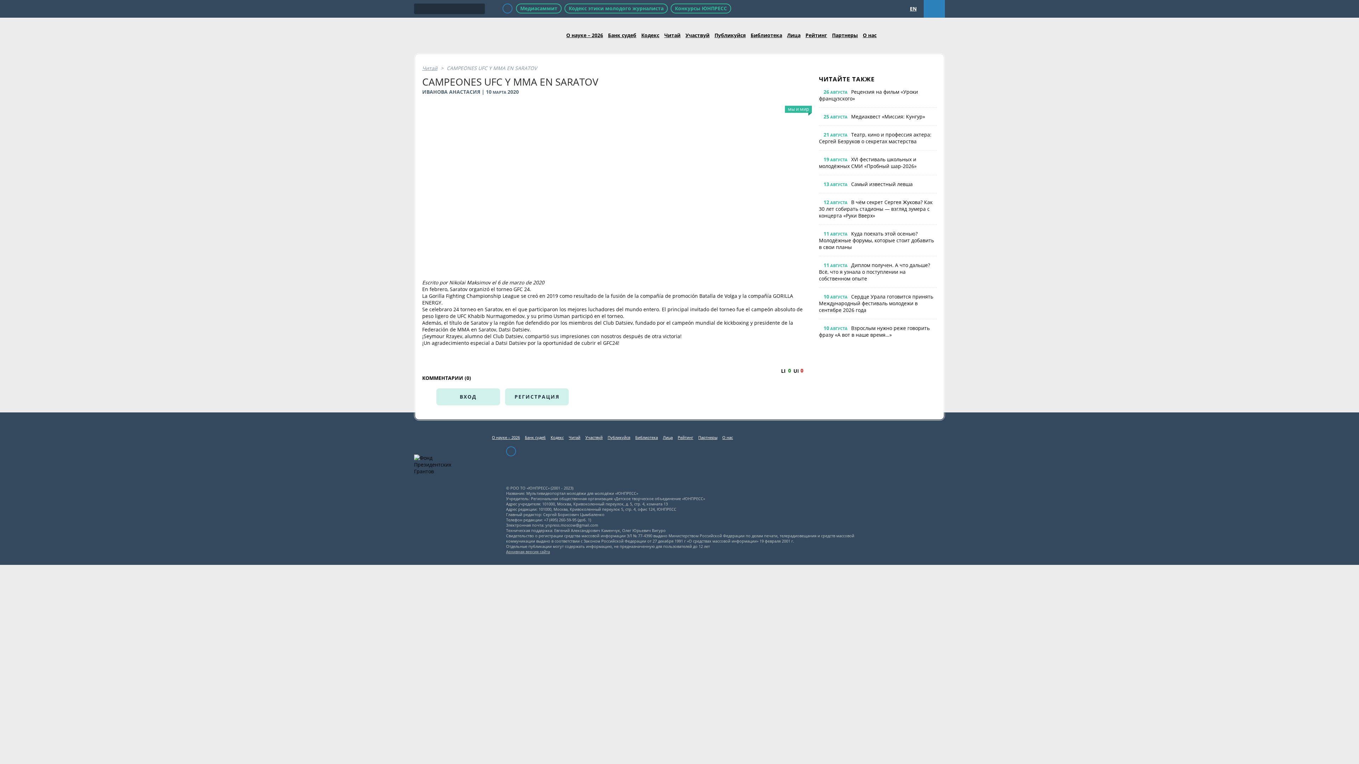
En (913, 8)
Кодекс (650, 35)
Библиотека (766, 35)
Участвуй (698, 35)
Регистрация (537, 396)
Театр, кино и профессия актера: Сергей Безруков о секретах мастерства (875, 138)
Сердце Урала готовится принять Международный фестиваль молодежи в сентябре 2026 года (876, 303)
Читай (672, 35)
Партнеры (845, 35)
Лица (794, 35)
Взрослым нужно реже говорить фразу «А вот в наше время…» (874, 331)
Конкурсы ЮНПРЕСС (701, 8)
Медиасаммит (538, 8)
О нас (870, 35)
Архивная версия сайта (528, 551)
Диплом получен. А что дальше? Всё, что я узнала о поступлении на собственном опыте (874, 272)
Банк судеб (622, 35)
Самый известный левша (882, 184)
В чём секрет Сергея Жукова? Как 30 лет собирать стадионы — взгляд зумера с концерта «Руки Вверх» (876, 209)
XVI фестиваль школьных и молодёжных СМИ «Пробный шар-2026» (868, 162)
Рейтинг (816, 35)
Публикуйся (730, 35)
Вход (468, 396)
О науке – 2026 (584, 35)
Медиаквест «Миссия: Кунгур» (888, 116)
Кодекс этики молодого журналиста (616, 8)
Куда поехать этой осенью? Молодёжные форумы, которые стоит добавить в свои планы (876, 240)
